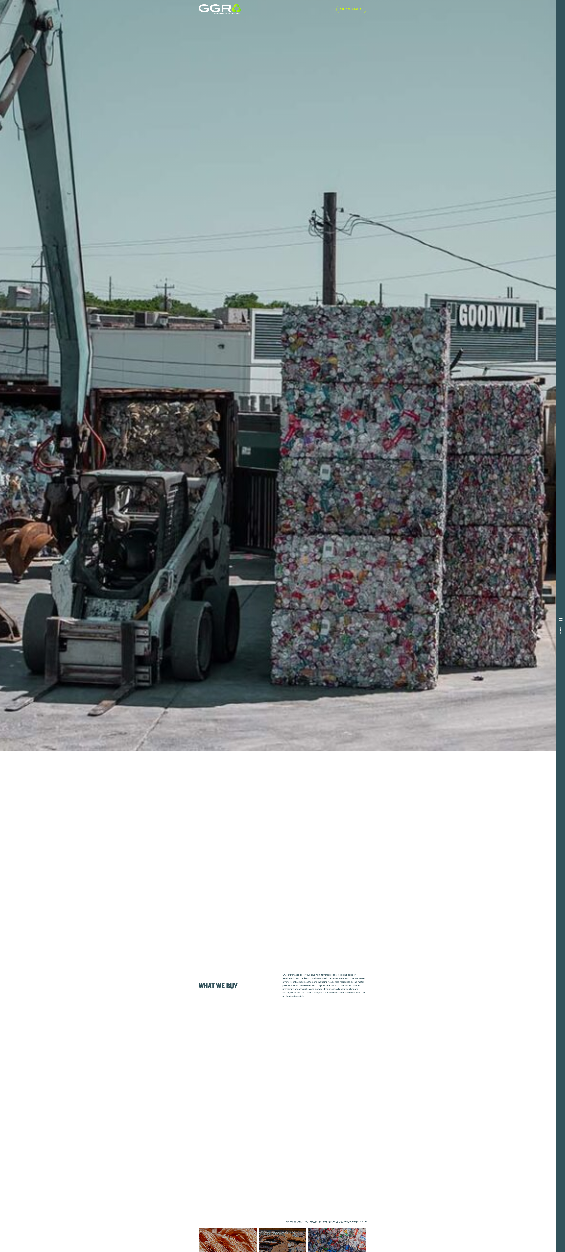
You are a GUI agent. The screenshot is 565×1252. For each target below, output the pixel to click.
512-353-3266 (349, 9)
